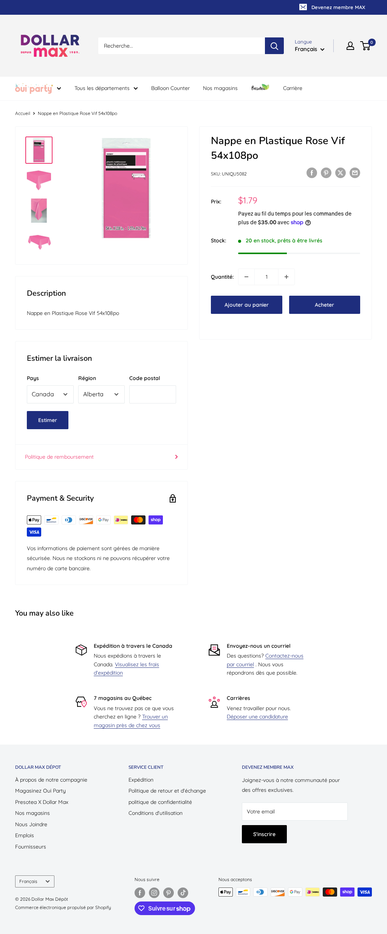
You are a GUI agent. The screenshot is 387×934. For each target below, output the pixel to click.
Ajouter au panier (246, 304)
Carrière (292, 88)
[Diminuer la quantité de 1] (246, 277)
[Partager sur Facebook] (312, 173)
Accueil (22, 113)
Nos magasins (220, 88)
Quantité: (222, 276)
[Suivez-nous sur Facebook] (140, 892)
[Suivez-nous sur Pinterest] (168, 892)
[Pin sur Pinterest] (326, 173)
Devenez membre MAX (338, 7)
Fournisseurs (30, 846)
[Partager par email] (355, 173)
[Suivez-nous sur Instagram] (154, 892)
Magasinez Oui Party (40, 790)
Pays (33, 378)
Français (28, 881)
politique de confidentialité (160, 802)
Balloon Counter (170, 88)
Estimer (47, 420)
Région (87, 378)
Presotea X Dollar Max (41, 802)
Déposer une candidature (257, 716)
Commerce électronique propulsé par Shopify (63, 907)
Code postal (144, 378)
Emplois (24, 835)
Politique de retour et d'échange (167, 790)
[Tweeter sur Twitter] (340, 173)
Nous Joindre (31, 824)
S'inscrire (264, 834)
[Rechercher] (274, 45)
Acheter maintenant (324, 307)
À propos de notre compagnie (51, 779)
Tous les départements (102, 88)
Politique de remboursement (59, 456)
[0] (365, 45)
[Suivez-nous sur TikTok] (183, 892)
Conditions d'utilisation (155, 813)
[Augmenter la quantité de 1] (286, 277)
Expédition (140, 779)
